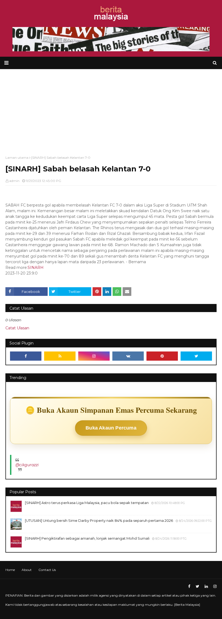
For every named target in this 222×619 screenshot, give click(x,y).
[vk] (128, 356)
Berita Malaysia (187, 605)
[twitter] (196, 356)
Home (10, 570)
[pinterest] (162, 356)
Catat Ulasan (17, 328)
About (27, 570)
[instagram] (94, 356)
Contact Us (47, 570)
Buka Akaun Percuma (111, 428)
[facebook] (25, 356)
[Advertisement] (111, 109)
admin (14, 181)
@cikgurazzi (27, 464)
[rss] (60, 356)
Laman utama (16, 157)
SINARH (36, 267)
